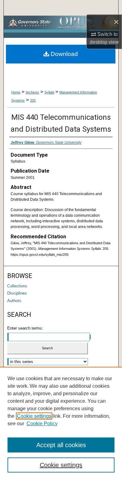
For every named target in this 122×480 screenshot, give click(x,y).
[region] (61, 423)
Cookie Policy (42, 423)
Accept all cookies (61, 445)
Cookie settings (34, 416)
